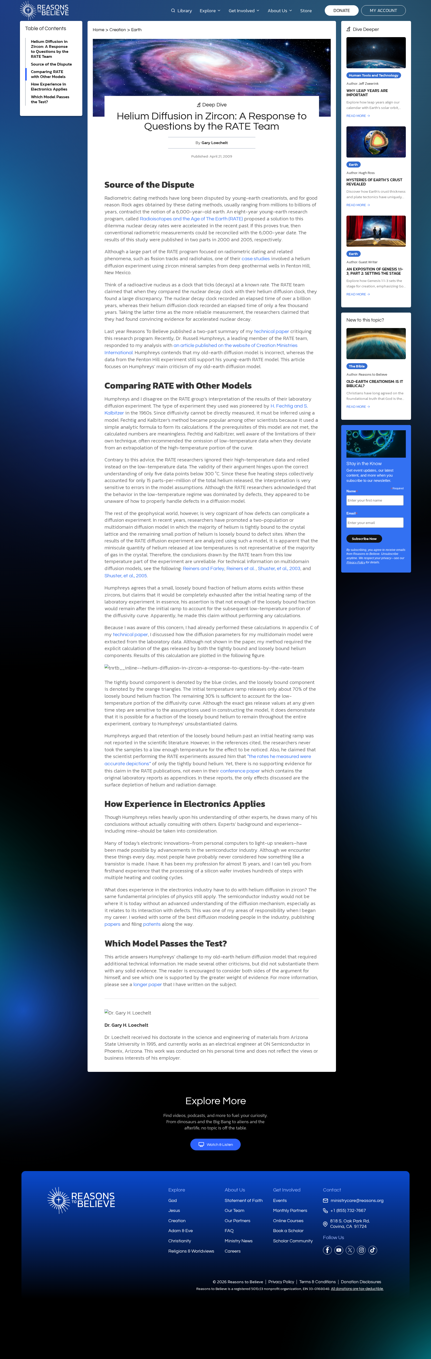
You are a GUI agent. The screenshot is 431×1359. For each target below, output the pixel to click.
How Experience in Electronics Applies (49, 86)
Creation (117, 30)
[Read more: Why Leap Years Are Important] (376, 78)
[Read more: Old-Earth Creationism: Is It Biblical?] (376, 369)
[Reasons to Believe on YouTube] (338, 1250)
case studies (256, 258)
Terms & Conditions (317, 1282)
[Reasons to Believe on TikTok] (372, 1250)
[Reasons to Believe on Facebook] (327, 1250)
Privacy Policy (355, 562)
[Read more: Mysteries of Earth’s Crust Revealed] (376, 167)
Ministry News (239, 1241)
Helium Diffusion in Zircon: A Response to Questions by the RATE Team (49, 49)
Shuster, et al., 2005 (126, 575)
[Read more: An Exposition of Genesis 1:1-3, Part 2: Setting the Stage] (376, 256)
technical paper (271, 331)
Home (98, 30)
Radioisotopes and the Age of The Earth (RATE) (191, 218)
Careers (233, 1251)
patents (152, 924)
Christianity (179, 1241)
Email (352, 513)
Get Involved (287, 1190)
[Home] (81, 1200)
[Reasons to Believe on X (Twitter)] (350, 1250)
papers (112, 924)
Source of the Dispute (51, 64)
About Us (235, 1190)
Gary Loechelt (215, 143)
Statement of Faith (244, 1200)
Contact (332, 1190)
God (172, 1200)
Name (352, 491)
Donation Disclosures (361, 1282)
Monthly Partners (290, 1210)
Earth (136, 30)
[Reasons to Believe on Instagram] (361, 1250)
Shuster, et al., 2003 (279, 568)
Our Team (234, 1210)
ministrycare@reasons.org (357, 1200)
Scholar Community (293, 1241)
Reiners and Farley (203, 568)
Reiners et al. (241, 568)
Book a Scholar (288, 1230)
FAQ (229, 1230)
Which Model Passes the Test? (50, 99)
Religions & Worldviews (191, 1251)
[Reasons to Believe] (44, 10)
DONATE (341, 10)
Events (280, 1200)
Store (306, 10)
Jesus (174, 1210)
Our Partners (237, 1220)
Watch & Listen (220, 1145)
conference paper (240, 770)
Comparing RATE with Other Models (48, 74)
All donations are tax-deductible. (357, 1289)
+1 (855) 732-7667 (348, 1210)
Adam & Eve (180, 1230)
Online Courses (288, 1220)
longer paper (147, 984)
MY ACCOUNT (383, 10)
